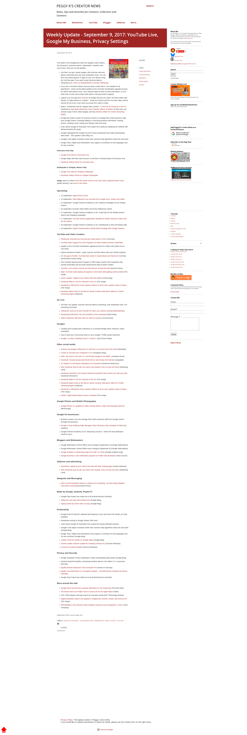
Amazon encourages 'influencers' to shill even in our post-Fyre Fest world (89, 349)
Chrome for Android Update (71, 547)
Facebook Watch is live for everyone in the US (78, 282)
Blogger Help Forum (176, 257)
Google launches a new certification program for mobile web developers (88, 456)
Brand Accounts (175, 223)
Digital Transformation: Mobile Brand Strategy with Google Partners (98, 228)
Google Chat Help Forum (177, 262)
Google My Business (145, 71)
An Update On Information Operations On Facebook (81, 363)
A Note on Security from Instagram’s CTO (77, 353)
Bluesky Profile (179, 56)
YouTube (93, 22)
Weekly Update (143, 81)
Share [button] (142, 60)
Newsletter (77, 22)
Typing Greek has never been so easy (75, 504)
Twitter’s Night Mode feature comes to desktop (79, 395)
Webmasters (142, 78)
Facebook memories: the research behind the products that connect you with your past (94, 373)
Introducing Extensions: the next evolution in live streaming (83, 314)
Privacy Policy (175, 292)
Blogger (107, 22)
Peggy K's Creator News (79, 6)
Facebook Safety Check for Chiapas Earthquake (79, 175)
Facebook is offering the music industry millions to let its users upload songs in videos (93, 285)
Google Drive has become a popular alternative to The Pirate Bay (86, 588)
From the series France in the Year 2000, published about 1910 (99, 181)
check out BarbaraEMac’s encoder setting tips (90, 83)
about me (190, 38)
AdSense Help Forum (176, 259)
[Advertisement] (101, 686)
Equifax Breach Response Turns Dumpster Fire (79, 568)
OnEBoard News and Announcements (181, 180)
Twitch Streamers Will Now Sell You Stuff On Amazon (81, 318)
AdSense (121, 22)
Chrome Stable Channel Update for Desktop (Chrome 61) (83, 544)
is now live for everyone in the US (113, 107)
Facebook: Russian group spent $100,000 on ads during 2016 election (88, 360)
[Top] (4, 730)
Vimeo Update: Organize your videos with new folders (81, 278)
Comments (176, 145)
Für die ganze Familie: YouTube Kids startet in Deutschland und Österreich (89, 256)
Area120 (85, 98)
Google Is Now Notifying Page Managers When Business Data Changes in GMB (92, 425)
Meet (172, 226)
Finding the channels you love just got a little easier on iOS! (83, 239)
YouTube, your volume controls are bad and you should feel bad (85, 268)
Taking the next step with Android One (75, 500)
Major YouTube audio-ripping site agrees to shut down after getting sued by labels (92, 272)
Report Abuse (176, 343)
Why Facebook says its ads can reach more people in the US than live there (90, 367)
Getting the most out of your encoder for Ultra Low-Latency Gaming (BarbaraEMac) (93, 311)
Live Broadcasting (144, 74)
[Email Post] (58, 624)
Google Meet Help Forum (177, 264)
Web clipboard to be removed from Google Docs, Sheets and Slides (99, 199)
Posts (175, 144)
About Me (61, 22)
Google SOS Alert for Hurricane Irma (75, 155)
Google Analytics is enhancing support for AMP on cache (82, 452)
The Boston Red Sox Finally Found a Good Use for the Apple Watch (87, 592)
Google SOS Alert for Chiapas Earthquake (77, 172)
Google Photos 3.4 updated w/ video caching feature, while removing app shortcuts (93, 406)
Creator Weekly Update (177, 236)
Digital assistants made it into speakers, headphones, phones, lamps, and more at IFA (94, 599)
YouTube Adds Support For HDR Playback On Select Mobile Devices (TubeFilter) (92, 243)
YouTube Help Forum (176, 254)
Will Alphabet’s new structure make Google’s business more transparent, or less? (92, 605)
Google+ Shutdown (176, 234)
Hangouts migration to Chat (178, 229)
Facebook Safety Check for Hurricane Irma (77, 162)
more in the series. (80, 183)
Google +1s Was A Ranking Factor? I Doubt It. (78, 338)
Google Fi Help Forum (177, 267)
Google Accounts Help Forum (179, 251)
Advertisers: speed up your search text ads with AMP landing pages (87, 466)
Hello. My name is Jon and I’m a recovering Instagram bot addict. (86, 356)
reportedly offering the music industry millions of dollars (92, 109)
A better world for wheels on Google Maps (77, 540)
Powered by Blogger (106, 729)
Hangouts (173, 231)
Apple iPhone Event (80, 196)
